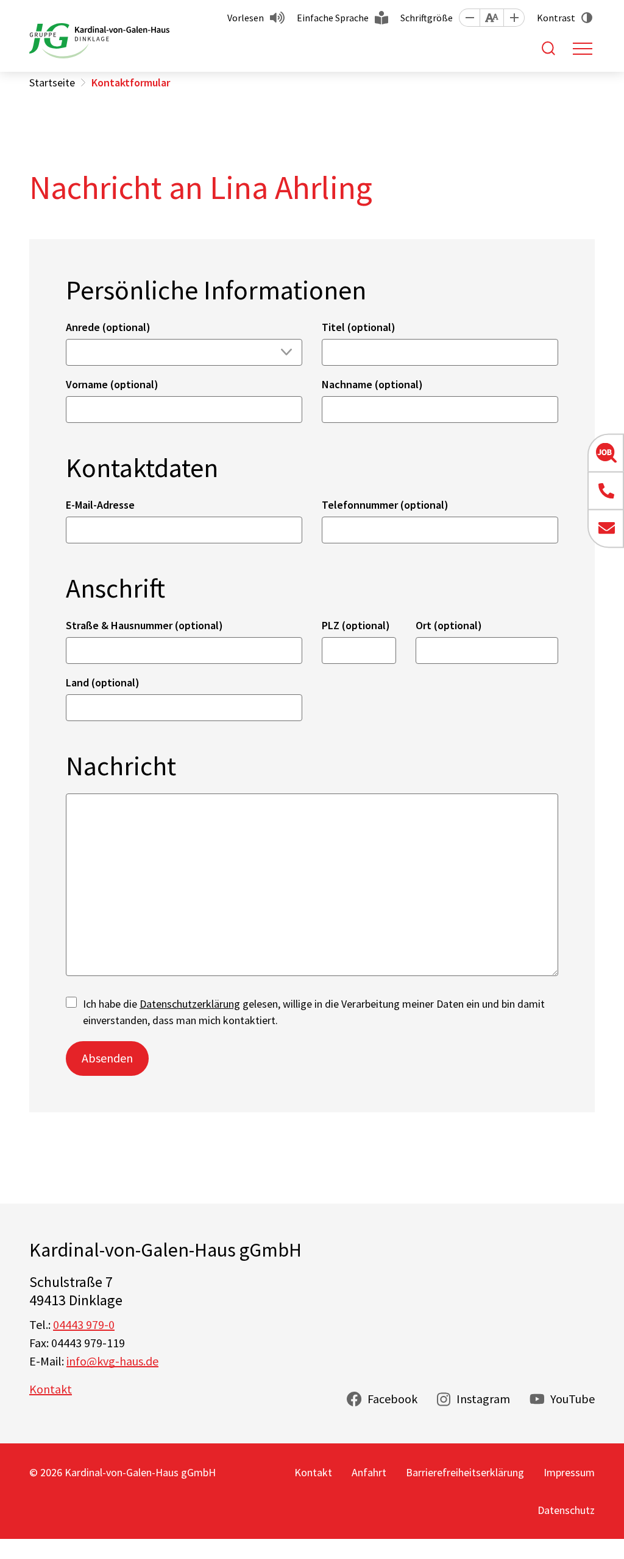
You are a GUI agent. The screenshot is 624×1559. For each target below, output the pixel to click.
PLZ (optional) (356, 625)
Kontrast (556, 18)
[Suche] (548, 48)
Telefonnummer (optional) (385, 505)
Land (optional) (103, 682)
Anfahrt (369, 1472)
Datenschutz (566, 1510)
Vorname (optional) (112, 384)
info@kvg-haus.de (112, 1361)
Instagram (483, 1398)
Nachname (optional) (372, 384)
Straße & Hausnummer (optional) (144, 625)
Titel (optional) (358, 327)
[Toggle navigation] (582, 49)
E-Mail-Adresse (100, 505)
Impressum (569, 1472)
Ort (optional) (449, 625)
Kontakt (50, 1389)
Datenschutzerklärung (190, 1004)
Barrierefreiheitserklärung (465, 1472)
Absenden (107, 1057)
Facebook (392, 1398)
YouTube (572, 1398)
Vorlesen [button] (245, 18)
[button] (469, 18)
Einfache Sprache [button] (333, 18)
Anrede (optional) (108, 327)
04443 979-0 (84, 1324)
